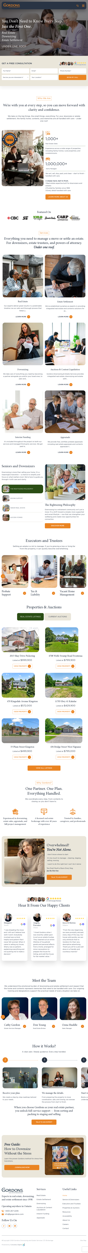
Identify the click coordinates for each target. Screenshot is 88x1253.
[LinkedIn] (15, 1226)
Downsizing (41, 1203)
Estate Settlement (44, 1199)
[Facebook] (4, 1226)
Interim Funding (43, 1214)
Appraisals (41, 1218)
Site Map (83, 1240)
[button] (3, 576)
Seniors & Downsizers (70, 1199)
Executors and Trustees (71, 1204)
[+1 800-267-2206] (77, 6)
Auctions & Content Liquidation (44, 1209)
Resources (66, 1212)
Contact (65, 1228)
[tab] (30, 616)
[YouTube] (10, 1226)
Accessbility (67, 1216)
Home (64, 1195)
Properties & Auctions (70, 1208)
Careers (65, 1224)
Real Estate (41, 1195)
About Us (66, 1220)
